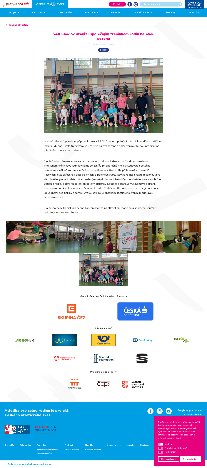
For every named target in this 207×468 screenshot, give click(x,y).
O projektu (13, 12)
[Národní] (133, 384)
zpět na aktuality (18, 25)
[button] (160, 444)
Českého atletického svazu (29, 415)
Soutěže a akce (143, 12)
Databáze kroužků (44, 453)
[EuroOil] (64, 340)
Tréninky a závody (72, 450)
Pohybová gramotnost (190, 410)
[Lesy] (181, 340)
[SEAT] (142, 358)
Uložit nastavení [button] (168, 459)
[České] (142, 340)
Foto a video (39, 12)
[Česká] (135, 311)
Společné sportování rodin (47, 450)
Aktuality (170, 12)
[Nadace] (74, 384)
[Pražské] (64, 358)
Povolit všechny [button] (190, 459)
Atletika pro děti (193, 414)
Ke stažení (194, 12)
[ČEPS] (103, 384)
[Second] (103, 358)
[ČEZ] (71, 311)
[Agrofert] (25, 340)
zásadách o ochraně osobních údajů (176, 436)
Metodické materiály (93, 450)
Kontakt (117, 4)
